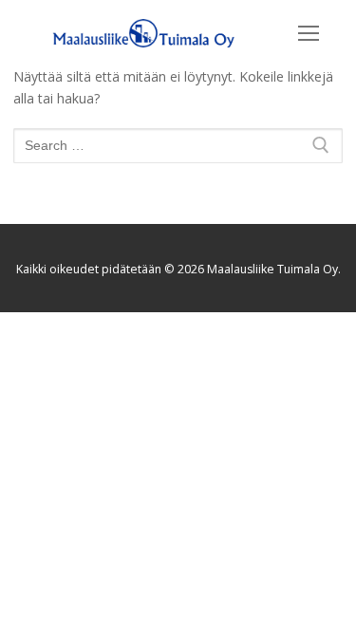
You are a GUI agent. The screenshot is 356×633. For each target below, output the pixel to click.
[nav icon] (308, 33)
